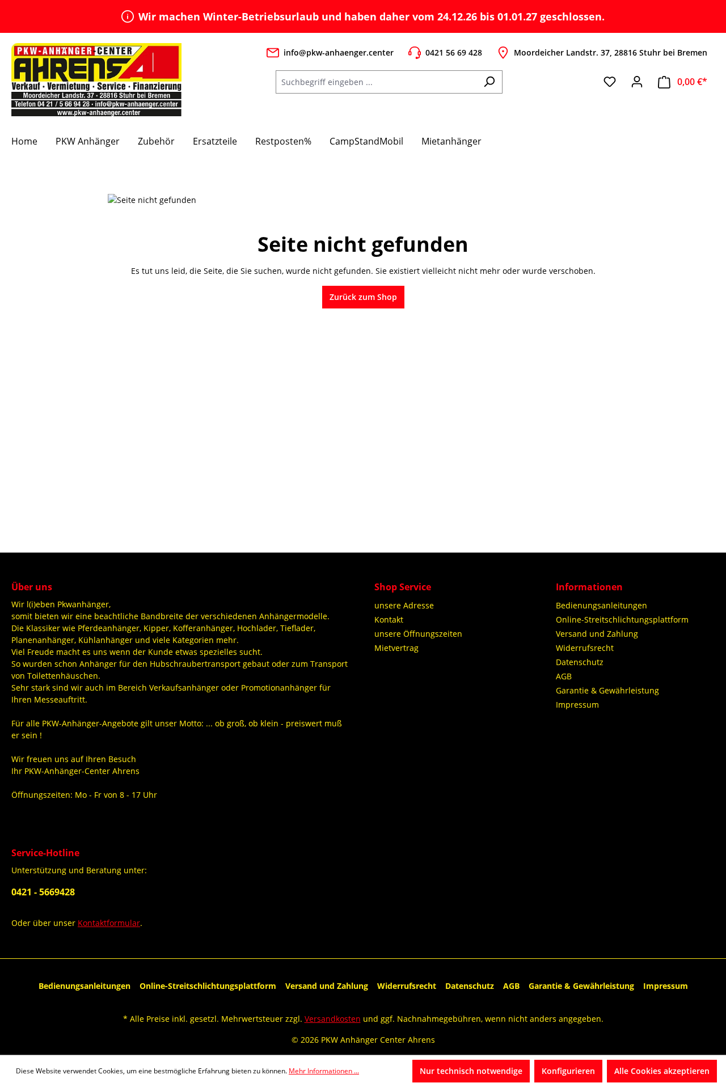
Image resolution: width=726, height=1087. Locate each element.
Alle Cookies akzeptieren (662, 1070)
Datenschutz (579, 662)
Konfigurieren (568, 1070)
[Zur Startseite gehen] (96, 79)
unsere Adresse (404, 605)
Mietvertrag (396, 647)
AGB (564, 676)
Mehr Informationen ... (324, 1071)
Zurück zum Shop (363, 296)
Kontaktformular (109, 922)
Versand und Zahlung (597, 633)
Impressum (577, 704)
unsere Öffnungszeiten (418, 633)
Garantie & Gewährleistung (607, 690)
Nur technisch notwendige (471, 1070)
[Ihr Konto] (637, 81)
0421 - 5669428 (43, 892)
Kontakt (388, 619)
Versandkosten (333, 1018)
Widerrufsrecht (585, 647)
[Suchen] (489, 82)
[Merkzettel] (609, 81)
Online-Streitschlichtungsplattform (622, 619)
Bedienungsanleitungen (601, 605)
